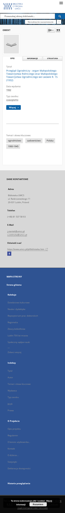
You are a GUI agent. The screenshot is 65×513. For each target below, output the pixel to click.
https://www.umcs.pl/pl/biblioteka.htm (26, 249)
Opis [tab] (12, 58)
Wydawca (12, 390)
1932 (8, 90)
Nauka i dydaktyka (16, 309)
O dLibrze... (13, 455)
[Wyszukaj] (60, 16)
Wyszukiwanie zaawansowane (40, 22)
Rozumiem (38, 504)
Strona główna (14, 284)
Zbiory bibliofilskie (16, 328)
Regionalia (13, 322)
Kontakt (11, 448)
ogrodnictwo (14, 140)
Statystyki (12, 461)
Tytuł (10, 370)
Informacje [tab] (32, 58)
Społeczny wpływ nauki (19, 342)
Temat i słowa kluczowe (19, 384)
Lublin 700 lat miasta (18, 335)
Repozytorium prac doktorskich (23, 315)
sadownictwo (34, 140)
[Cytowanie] (58, 30)
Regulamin (13, 435)
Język (10, 403)
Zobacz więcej (14, 352)
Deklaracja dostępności (19, 468)
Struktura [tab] (52, 58)
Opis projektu (14, 428)
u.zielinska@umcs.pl (17, 234)
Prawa (11, 410)
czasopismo (12, 100)
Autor (10, 377)
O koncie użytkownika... (19, 442)
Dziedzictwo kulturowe (19, 302)
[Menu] (61, 3)
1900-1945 (13, 146)
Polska (50, 140)
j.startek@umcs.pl (16, 231)
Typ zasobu (13, 397)
